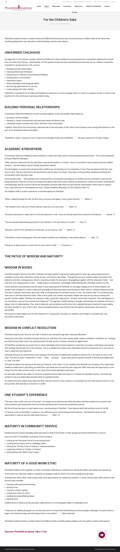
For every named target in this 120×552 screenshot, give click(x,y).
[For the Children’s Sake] (101, 535)
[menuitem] (39, 6)
